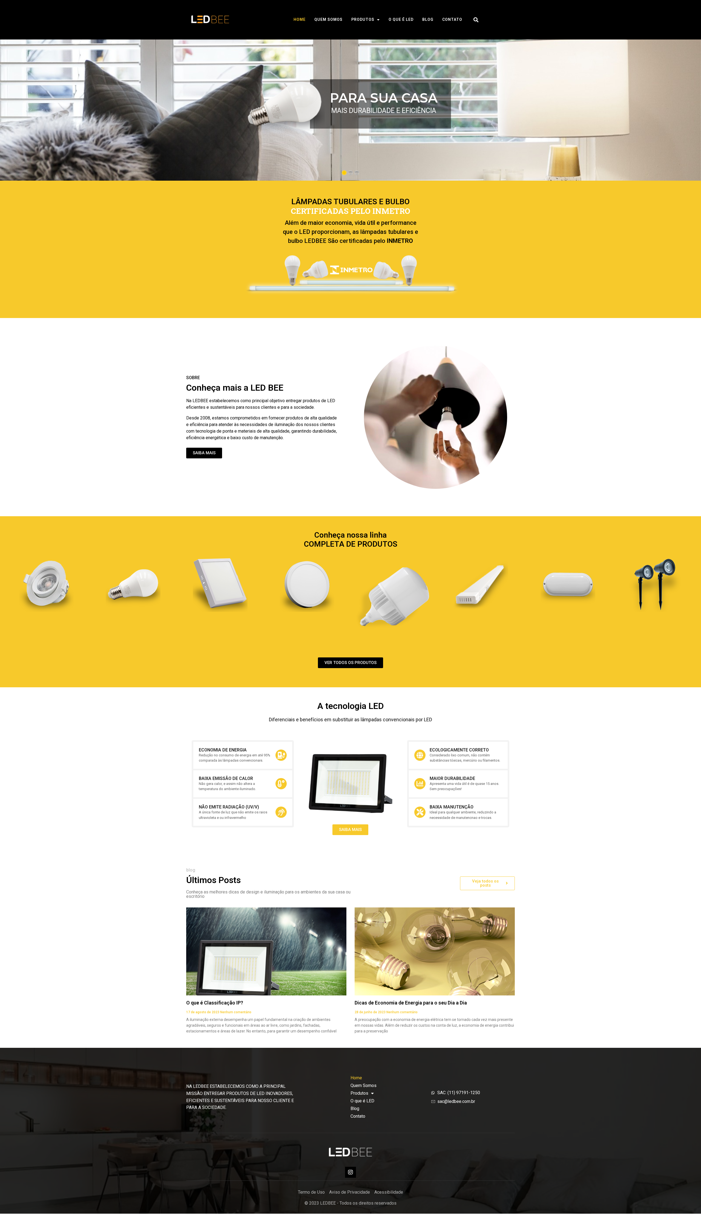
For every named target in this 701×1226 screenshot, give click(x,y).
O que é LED (401, 19)
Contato (452, 19)
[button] (476, 19)
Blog (427, 19)
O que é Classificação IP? (214, 1003)
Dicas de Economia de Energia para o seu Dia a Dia (411, 1003)
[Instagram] (350, 1172)
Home (300, 19)
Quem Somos (328, 19)
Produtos (362, 19)
